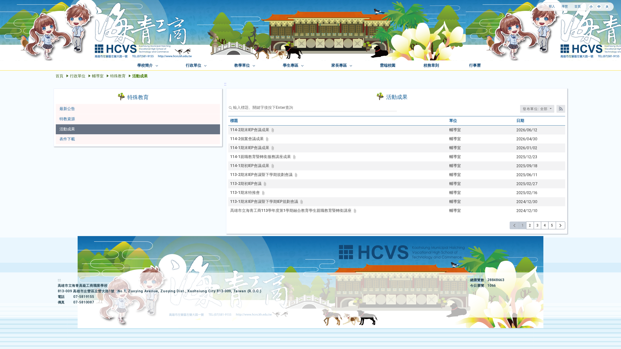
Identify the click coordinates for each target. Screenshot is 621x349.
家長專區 (339, 65)
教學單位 (242, 65)
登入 (552, 6)
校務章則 (431, 65)
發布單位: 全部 (536, 109)
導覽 (565, 6)
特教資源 (67, 119)
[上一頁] (514, 225)
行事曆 (475, 65)
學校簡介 (145, 65)
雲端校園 (387, 65)
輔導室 (98, 76)
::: (541, 6)
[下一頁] (560, 225)
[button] (252, 129)
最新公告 (67, 108)
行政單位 (193, 65)
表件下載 (67, 139)
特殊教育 (118, 76)
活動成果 (67, 129)
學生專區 (290, 65)
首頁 (577, 6)
